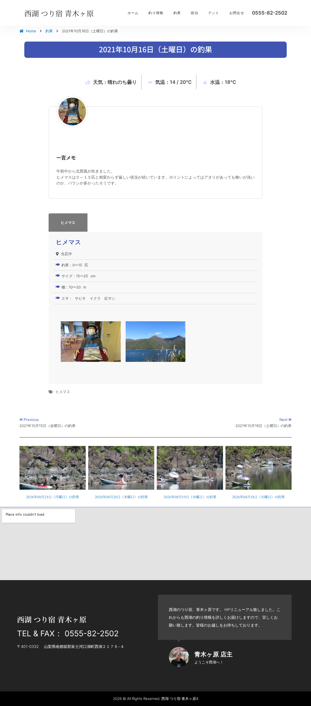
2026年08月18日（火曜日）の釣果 (258, 496)
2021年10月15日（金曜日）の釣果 (47, 425)
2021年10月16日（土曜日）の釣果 (263, 425)
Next (283, 419)
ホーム (133, 12)
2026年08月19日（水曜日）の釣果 (190, 496)
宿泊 (194, 12)
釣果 (177, 12)
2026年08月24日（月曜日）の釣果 (52, 496)
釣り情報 (155, 12)
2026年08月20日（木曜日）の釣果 (121, 496)
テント (213, 12)
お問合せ (236, 12)
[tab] (155, 222)
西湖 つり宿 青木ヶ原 (59, 13)
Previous (31, 419)
